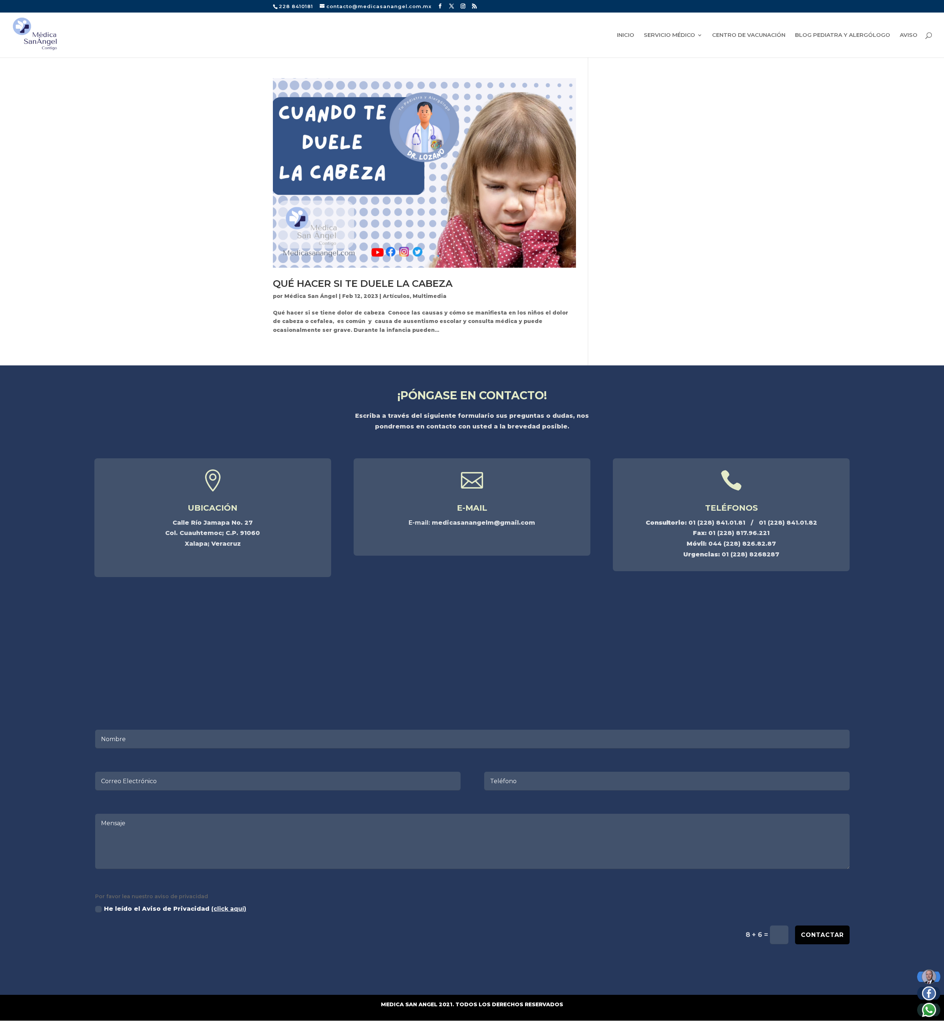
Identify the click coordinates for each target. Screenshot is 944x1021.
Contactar (822, 934)
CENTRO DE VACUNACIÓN (748, 35)
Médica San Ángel (310, 296)
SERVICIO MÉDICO (669, 35)
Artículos (396, 296)
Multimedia (430, 296)
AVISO (908, 35)
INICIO (625, 35)
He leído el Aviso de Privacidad (175, 908)
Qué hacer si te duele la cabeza (362, 283)
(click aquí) (228, 908)
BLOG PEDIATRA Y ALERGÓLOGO (842, 35)
